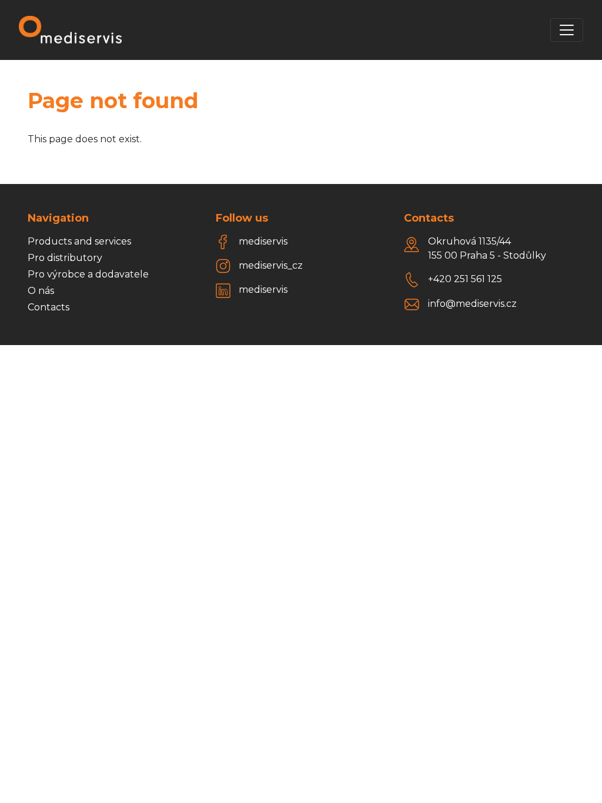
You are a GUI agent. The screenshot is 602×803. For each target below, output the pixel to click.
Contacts (48, 307)
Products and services (79, 241)
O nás (41, 290)
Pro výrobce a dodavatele (88, 274)
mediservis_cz (271, 265)
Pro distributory (65, 257)
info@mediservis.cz (472, 303)
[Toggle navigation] (566, 30)
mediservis (263, 241)
